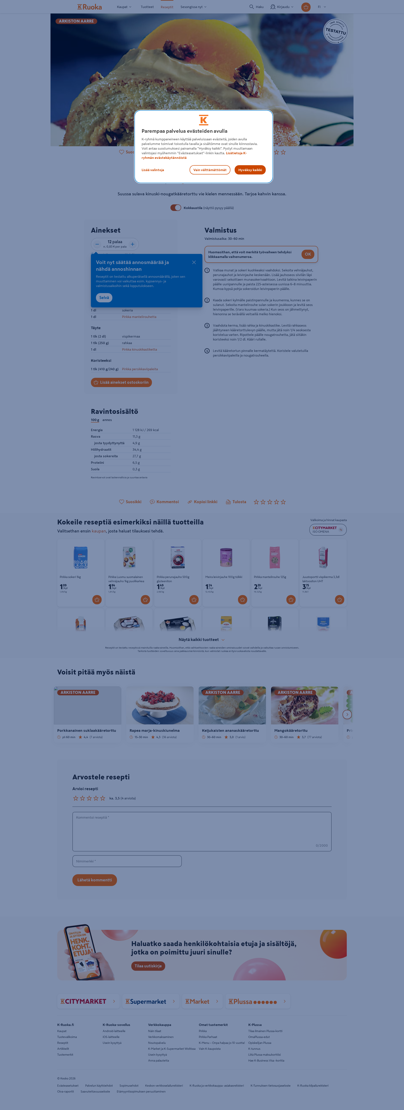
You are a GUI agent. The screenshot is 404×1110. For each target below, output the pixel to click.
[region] (203, 146)
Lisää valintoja (153, 170)
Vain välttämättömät (210, 170)
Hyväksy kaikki (250, 170)
